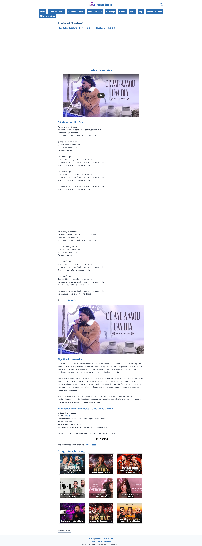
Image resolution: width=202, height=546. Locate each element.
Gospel (122, 12)
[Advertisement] (101, 49)
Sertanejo (110, 12)
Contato (98, 539)
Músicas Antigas (47, 16)
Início (42, 12)
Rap (140, 12)
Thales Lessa (90, 445)
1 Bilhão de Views (75, 12)
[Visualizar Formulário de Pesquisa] (161, 4)
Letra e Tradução (154, 12)
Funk (132, 12)
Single (67, 416)
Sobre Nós (108, 539)
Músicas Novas (95, 12)
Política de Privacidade (101, 542)
